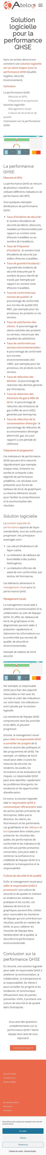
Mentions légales (30, 1151)
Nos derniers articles (11, 1102)
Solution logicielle (14, 104)
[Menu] (39, 5)
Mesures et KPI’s (17, 96)
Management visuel (19, 109)
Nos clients (7, 1110)
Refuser (23, 1138)
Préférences (23, 1145)
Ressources (7, 1106)
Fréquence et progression (23, 100)
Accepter (23, 1131)
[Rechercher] (33, 5)
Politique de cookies (16, 1151)
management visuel (14, 587)
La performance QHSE (16, 92)
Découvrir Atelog (9, 1074)
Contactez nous (9, 1078)
